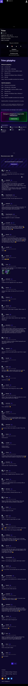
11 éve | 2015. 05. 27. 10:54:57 (11, 224)
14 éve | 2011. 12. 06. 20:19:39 (11, 368)
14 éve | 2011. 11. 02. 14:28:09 (11, 426)
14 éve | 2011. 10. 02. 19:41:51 (11, 444)
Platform (12, 36)
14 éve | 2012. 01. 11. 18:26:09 (11, 350)
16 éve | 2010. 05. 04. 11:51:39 (11, 606)
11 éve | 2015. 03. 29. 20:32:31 (11, 236)
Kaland (8, 36)
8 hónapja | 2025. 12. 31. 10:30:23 (11, 205)
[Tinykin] (14, 130)
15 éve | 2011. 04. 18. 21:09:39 (11, 547)
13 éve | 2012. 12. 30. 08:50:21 (11, 316)
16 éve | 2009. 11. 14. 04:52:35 (11, 635)
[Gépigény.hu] (13, 1)
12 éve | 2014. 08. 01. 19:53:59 (11, 266)
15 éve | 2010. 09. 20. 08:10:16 (11, 567)
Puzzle (16, 36)
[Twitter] (8, 678)
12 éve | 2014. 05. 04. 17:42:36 (11, 289)
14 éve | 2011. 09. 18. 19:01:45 (11, 454)
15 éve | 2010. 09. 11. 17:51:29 (11, 577)
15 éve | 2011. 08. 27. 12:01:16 (11, 490)
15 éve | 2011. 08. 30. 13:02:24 (11, 463)
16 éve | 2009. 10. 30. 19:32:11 (11, 654)
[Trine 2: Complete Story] (14, 128)
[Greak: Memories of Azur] (23, 128)
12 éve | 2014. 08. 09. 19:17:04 (11, 257)
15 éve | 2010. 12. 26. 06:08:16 (11, 559)
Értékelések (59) (14, 54)
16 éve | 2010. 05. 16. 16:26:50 (11, 595)
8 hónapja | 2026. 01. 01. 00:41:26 (11, 172)
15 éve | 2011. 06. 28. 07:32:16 (11, 526)
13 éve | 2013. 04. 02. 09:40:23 (11, 307)
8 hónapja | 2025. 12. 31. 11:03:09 (11, 196)
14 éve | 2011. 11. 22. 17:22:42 (11, 378)
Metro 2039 (4, 675)
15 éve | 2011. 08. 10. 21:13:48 (11, 499)
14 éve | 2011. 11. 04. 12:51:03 (11, 413)
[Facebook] (11, 678)
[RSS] (2, 678)
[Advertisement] (14, 16)
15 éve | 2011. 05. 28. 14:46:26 (11, 536)
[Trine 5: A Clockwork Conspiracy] (5, 130)
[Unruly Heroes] (5, 128)
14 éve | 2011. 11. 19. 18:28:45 (11, 386)
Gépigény (14, 50)
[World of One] (23, 130)
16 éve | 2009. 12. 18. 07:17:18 (11, 626)
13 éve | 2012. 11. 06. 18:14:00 (11, 339)
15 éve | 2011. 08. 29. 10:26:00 (11, 472)
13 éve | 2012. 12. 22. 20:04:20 (11, 326)
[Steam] (5, 678)
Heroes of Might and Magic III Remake (9, 671)
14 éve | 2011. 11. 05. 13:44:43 (11, 395)
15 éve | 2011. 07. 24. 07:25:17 (11, 517)
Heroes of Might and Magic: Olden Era (9, 673)
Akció (5, 36)
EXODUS (3, 669)
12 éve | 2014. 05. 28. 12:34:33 (11, 280)
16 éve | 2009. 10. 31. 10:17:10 (11, 645)
